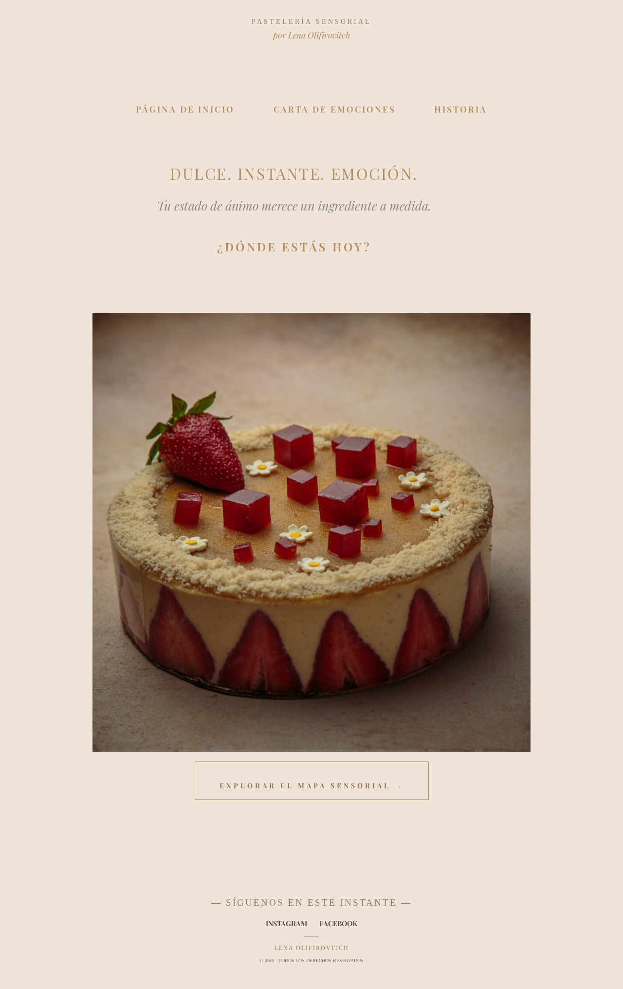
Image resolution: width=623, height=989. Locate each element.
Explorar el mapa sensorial (312, 785)
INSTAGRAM (286, 923)
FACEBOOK (338, 923)
